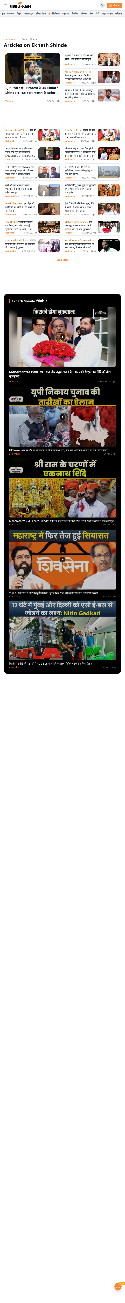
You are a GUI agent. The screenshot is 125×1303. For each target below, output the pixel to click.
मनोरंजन (83, 13)
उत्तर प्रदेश (28, 13)
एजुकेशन (65, 13)
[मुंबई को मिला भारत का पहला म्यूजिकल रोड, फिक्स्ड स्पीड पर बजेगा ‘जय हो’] (49, 190)
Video (9, 101)
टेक (91, 13)
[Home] (20, 5)
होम (3, 13)
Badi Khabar (14, 454)
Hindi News (10, 39)
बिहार (19, 13)
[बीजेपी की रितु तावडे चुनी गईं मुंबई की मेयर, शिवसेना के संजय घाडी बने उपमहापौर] (109, 190)
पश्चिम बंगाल (41, 13)
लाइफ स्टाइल (107, 13)
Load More (62, 259)
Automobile (12, 196)
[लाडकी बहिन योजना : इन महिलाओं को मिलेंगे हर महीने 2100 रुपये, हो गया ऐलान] (49, 209)
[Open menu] (5, 5)
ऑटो (97, 13)
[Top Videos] (47, 301)
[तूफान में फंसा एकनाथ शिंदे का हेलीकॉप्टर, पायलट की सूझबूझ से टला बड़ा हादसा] (109, 172)
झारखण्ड (10, 13)
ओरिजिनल (55, 13)
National (70, 64)
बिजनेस (75, 13)
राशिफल (118, 13)
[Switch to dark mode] (102, 5)
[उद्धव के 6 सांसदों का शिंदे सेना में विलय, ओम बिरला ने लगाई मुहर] (109, 59)
